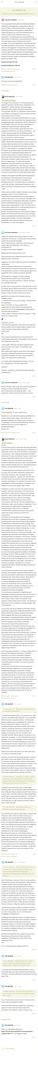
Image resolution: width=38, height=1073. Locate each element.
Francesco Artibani (9, 100)
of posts (18, 2)
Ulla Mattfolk (8, 412)
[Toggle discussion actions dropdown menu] (36, 2)
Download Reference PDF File (10, 65)
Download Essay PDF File (9, 62)
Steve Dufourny (10, 709)
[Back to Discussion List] (2, 2)
